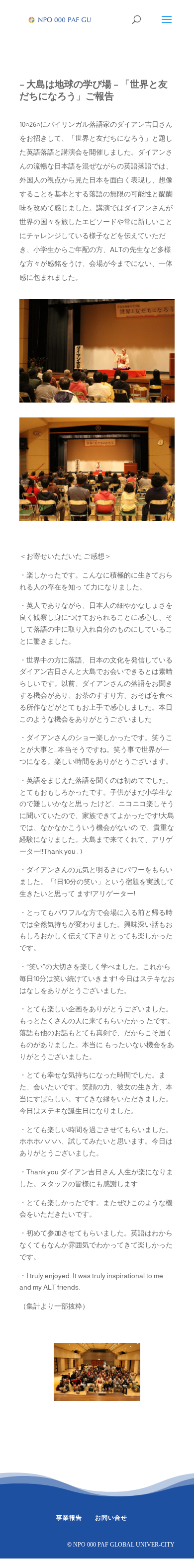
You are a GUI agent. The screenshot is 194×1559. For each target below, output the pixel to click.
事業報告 (69, 1517)
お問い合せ (111, 1517)
